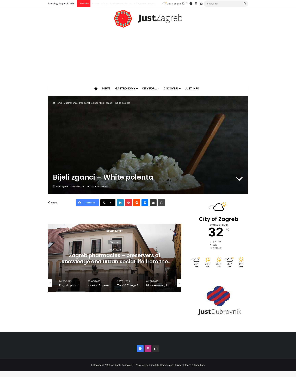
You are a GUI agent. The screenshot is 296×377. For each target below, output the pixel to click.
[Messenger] (144, 202)
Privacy (179, 365)
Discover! (170, 88)
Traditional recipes (88, 102)
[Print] (161, 202)
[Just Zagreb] (148, 19)
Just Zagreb (62, 186)
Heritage (130, 242)
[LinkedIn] (120, 202)
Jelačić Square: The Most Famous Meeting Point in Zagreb (129, 258)
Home (58, 102)
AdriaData (154, 365)
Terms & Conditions (195, 365)
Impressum (167, 365)
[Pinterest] (128, 202)
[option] (130, 258)
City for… (149, 88)
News (106, 88)
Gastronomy (125, 88)
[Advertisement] (148, 57)
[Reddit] (136, 202)
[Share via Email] (153, 202)
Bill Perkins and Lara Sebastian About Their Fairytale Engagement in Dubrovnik (134, 3)
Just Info (192, 88)
